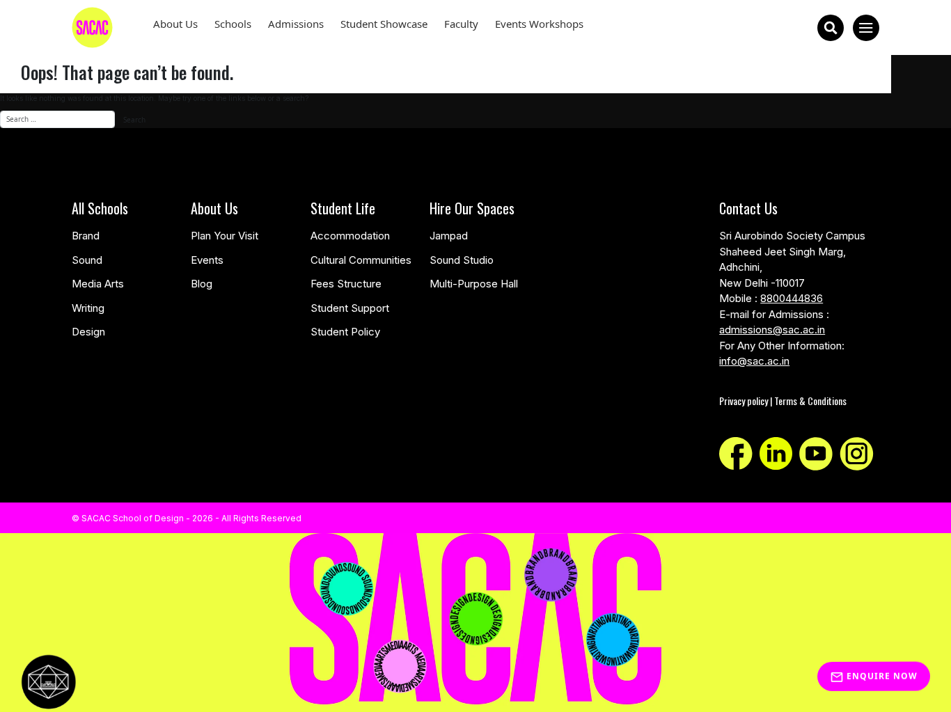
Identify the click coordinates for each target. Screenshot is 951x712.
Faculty (461, 24)
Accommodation (350, 235)
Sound (87, 260)
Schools (232, 24)
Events (207, 260)
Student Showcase (383, 24)
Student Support (350, 308)
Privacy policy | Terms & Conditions (783, 400)
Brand (86, 235)
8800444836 (791, 298)
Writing (88, 308)
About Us (175, 24)
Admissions (296, 24)
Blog (201, 283)
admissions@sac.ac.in (772, 329)
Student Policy (345, 331)
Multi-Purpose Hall (474, 283)
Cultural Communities (361, 260)
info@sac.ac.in (754, 360)
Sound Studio (462, 260)
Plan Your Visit (224, 235)
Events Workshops (539, 24)
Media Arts (98, 283)
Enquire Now (881, 674)
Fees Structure (346, 283)
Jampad (449, 235)
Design (88, 331)
